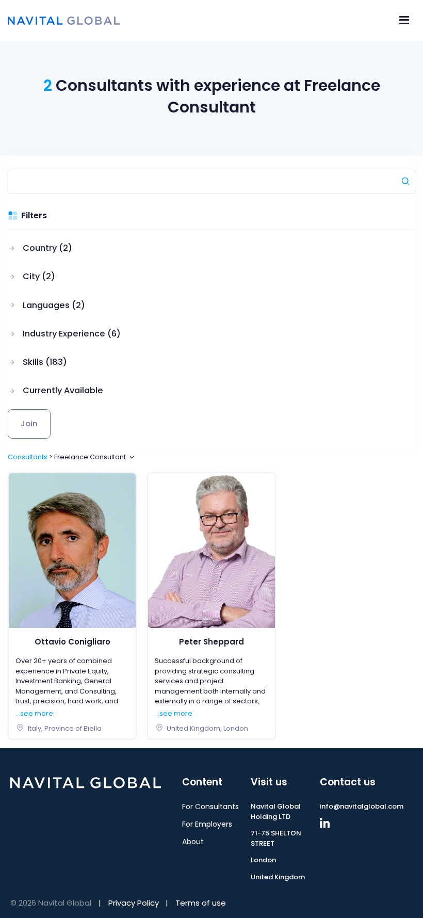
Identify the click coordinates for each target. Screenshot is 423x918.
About (193, 841)
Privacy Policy (133, 902)
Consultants (27, 457)
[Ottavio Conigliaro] (72, 550)
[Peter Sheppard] (211, 550)
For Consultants (210, 806)
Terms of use (200, 902)
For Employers (207, 824)
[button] (64, 248)
